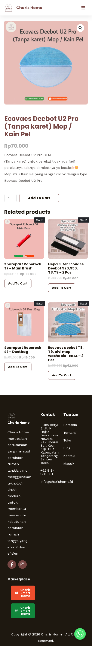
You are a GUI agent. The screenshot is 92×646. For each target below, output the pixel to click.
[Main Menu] (83, 7)
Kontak (69, 456)
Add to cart (39, 197)
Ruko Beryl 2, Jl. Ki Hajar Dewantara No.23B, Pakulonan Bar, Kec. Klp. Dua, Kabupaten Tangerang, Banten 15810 (49, 444)
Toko (67, 440)
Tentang (70, 433)
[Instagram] (22, 564)
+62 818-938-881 (47, 472)
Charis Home (29, 7)
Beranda (70, 425)
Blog (66, 448)
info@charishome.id (49, 482)
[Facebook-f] (11, 564)
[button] (23, 593)
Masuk (68, 463)
